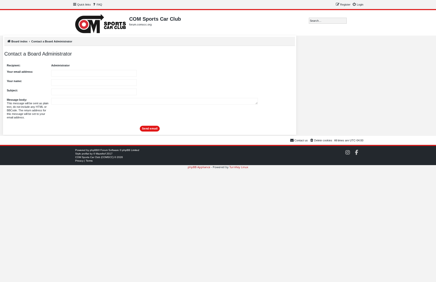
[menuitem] (97, 5)
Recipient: (13, 65)
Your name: (14, 81)
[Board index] (101, 22)
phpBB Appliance (199, 167)
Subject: (12, 90)
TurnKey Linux (238, 167)
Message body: (17, 99)
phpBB (94, 150)
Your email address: (20, 71)
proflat (85, 153)
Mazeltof (101, 153)
